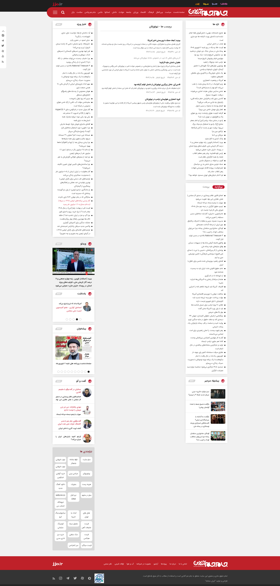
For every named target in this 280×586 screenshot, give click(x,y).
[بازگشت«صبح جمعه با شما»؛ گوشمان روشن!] (217, 406)
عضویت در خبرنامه (143, 564)
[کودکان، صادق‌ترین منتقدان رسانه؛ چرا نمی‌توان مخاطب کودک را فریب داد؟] (217, 436)
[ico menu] (56, 12)
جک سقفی (73, 534)
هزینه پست (86, 484)
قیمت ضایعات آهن (86, 525)
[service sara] (214, 4)
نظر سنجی (108, 564)
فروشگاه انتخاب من (60, 504)
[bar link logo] (57, 4)
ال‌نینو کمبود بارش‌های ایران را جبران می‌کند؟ (68, 438)
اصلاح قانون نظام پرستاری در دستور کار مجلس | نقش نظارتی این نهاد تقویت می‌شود (68, 399)
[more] (191, 381)
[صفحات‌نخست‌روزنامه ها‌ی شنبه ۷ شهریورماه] (73, 348)
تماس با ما (183, 564)
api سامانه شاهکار (73, 461)
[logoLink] (208, 12)
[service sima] (206, 4)
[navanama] (224, 4)
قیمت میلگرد (86, 545)
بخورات (73, 484)
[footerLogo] (211, 564)
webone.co (60, 495)
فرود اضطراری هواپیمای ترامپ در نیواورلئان (162, 99)
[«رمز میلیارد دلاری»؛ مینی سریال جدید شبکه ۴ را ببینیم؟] (217, 394)
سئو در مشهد (86, 495)
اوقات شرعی (119, 564)
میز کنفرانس (73, 545)
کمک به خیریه (73, 514)
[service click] (197, 4)
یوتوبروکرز (86, 473)
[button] (80, 319)
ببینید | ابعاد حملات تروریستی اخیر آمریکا (164, 40)
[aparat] (3, 51)
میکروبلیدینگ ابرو (60, 514)
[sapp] (3, 57)
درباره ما (173, 564)
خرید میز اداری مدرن (60, 536)
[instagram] (3, 36)
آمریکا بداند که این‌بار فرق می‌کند (70, 303)
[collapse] (3, 31)
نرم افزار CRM (73, 497)
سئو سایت (86, 459)
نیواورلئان (153, 27)
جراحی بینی (73, 473)
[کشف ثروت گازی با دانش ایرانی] (87, 425)
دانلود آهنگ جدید (60, 486)
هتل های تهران (86, 514)
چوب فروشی (60, 459)
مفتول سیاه (73, 523)
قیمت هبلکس (87, 536)
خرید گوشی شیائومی (60, 475)
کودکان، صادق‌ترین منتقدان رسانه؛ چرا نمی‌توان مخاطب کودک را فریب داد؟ (199, 436)
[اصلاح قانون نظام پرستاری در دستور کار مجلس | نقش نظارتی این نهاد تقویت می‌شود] (87, 395)
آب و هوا (130, 564)
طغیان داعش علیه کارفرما (170, 62)
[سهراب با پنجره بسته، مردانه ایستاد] (87, 411)
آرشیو (156, 564)
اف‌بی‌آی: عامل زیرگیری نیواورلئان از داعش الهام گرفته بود (157, 84)
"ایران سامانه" (210, 581)
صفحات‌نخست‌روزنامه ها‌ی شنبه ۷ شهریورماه (73, 363)
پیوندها (164, 564)
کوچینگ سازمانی (60, 525)
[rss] (3, 62)
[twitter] (3, 46)
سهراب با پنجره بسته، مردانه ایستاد (68, 414)
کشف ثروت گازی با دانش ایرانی (69, 428)
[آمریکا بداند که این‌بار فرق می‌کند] (87, 308)
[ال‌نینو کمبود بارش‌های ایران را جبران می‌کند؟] (87, 438)
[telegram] (3, 41)
